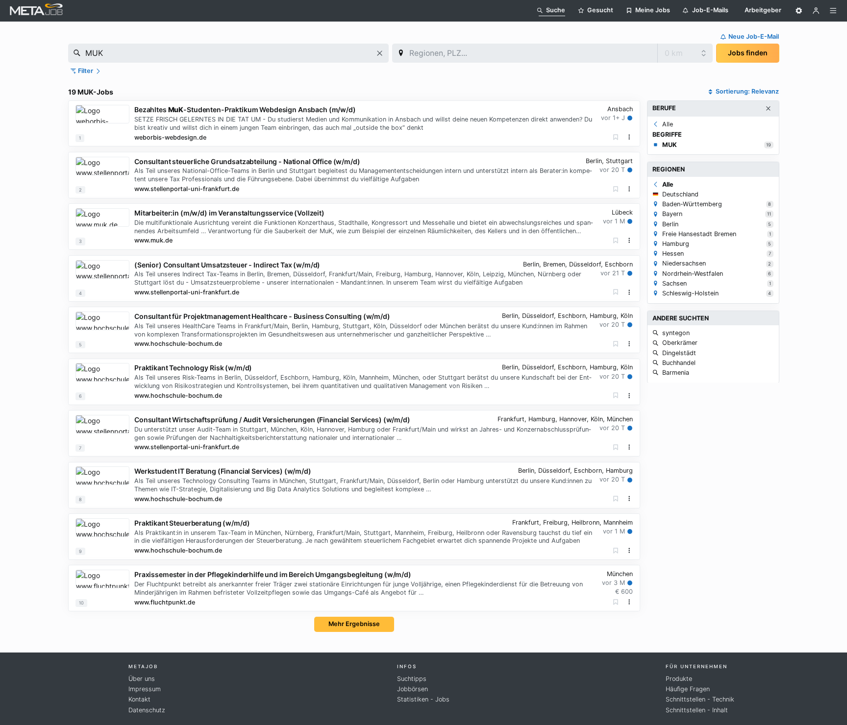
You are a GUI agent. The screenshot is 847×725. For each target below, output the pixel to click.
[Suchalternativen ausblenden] (768, 108)
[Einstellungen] (799, 11)
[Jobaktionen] (629, 137)
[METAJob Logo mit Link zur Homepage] (36, 10)
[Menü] (833, 11)
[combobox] (228, 53)
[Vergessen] (616, 137)
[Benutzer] (816, 11)
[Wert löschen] (380, 53)
